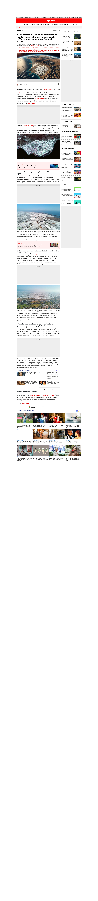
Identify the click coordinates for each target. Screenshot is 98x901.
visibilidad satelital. (32, 103)
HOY (17, 17)
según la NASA (35, 45)
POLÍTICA (28, 24)
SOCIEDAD (42, 24)
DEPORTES (55, 24)
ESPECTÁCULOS (62, 24)
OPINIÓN (33, 24)
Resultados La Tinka (23, 17)
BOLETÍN (75, 24)
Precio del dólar (38, 17)
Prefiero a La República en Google (37, 407)
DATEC (71, 24)
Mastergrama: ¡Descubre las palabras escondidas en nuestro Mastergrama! (67, 189)
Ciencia (20, 30)
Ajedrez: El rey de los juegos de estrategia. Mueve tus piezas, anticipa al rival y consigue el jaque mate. (67, 202)
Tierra (27, 403)
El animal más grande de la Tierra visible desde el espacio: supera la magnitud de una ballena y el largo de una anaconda (32, 166)
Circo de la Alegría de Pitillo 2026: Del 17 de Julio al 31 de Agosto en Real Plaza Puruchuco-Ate (67, 173)
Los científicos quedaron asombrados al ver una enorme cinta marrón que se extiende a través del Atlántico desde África (67, 38)
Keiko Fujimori (52, 17)
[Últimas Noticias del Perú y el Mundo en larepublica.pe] (49, 21)
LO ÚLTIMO (23, 24)
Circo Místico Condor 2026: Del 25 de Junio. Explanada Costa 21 (67, 159)
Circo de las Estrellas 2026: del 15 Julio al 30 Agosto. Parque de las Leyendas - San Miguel (67, 153)
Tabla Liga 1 (30, 17)
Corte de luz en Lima (61, 17)
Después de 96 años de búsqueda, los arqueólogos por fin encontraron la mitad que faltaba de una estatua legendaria (67, 50)
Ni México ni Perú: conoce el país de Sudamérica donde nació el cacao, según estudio (67, 115)
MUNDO (47, 24)
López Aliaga (45, 17)
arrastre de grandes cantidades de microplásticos (42, 395)
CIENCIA (51, 24)
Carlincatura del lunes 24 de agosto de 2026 (67, 126)
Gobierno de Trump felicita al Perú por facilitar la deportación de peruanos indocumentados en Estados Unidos (32, 245)
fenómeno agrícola (39, 255)
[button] (17, 20)
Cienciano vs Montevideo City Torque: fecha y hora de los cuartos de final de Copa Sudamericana (67, 137)
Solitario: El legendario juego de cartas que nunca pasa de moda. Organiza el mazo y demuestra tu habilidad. (67, 196)
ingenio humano (47, 89)
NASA (24, 403)
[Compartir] (58, 84)
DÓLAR (67, 24)
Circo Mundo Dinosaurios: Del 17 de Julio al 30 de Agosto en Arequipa (66, 179)
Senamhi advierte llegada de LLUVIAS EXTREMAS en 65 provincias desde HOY (67, 143)
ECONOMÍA (37, 24)
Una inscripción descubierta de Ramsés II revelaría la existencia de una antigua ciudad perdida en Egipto (67, 109)
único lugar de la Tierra (28, 125)
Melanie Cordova (23, 84)
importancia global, (39, 98)
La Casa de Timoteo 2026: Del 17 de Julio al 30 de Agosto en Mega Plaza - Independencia (66, 166)
